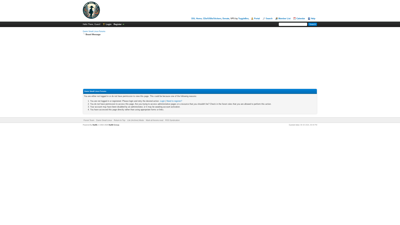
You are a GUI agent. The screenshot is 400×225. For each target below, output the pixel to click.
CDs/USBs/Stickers (212, 18)
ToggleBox (243, 18)
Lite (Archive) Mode (135, 120)
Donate (225, 18)
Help (313, 18)
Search (269, 18)
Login (108, 24)
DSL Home (196, 18)
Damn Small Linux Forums (94, 31)
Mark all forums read (154, 120)
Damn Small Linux (104, 120)
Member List (284, 18)
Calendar (300, 18)
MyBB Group (114, 125)
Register (118, 24)
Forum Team (89, 120)
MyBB (94, 125)
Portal (257, 18)
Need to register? (174, 101)
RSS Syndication (172, 120)
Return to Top (119, 120)
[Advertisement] (200, 59)
